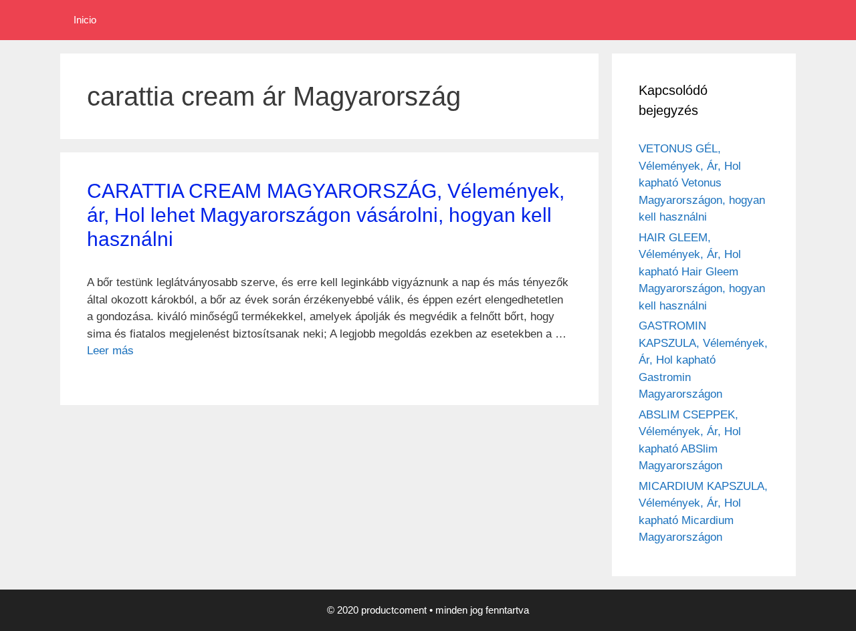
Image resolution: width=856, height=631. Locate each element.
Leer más (110, 350)
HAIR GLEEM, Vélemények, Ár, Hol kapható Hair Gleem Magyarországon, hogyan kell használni (702, 271)
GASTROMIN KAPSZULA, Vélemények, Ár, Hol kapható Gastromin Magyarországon (703, 360)
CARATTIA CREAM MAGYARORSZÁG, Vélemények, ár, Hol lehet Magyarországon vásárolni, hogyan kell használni (325, 215)
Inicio (85, 19)
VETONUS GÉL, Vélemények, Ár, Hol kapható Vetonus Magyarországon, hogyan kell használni (702, 182)
